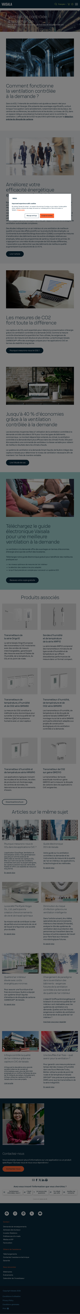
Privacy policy (21, 210)
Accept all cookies (46, 216)
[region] (40, 207)
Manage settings (32, 216)
